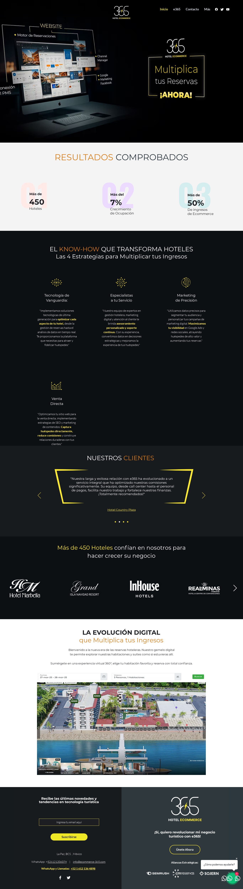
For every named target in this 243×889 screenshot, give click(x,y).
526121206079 (57, 862)
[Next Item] (235, 588)
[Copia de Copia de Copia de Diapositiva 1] (127, 522)
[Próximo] (203, 495)
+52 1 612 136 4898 (83, 868)
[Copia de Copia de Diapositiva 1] (123, 522)
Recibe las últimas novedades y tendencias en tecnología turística (69, 800)
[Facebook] (216, 9)
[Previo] (39, 495)
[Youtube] (228, 9)
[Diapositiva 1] (115, 522)
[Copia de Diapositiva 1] (119, 522)
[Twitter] (222, 9)
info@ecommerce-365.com (89, 862)
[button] (121, 728)
